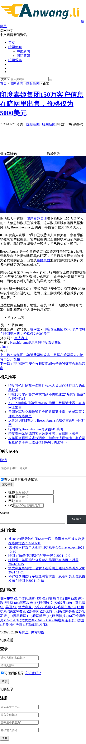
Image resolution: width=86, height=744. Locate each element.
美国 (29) (39, 611)
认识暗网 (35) (48, 607)
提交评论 (7, 484)
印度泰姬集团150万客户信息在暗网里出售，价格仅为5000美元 (41, 104)
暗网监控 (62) (49, 602)
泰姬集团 (40, 218)
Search (4, 513)
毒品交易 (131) (53, 598)
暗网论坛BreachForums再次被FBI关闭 (35, 429)
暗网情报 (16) (62, 616)
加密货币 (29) (23, 611)
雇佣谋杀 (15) (67, 620)
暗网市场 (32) (67, 607)
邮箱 (11, 496)
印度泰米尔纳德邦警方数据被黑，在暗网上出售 (43, 433)
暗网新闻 (15, 47)
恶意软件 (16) (31, 620)
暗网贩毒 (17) (42, 616)
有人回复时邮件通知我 (21, 479)
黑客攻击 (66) (29, 602)
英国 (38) (11, 607)
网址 (11, 501)
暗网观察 (15, 60)
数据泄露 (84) (10, 602)
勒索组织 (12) (38, 624)
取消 (3, 460)
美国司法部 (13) (16, 624)
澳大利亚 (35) (28, 607)
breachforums (19, 342)
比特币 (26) (54, 611)
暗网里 (35, 329)
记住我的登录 (14, 673)
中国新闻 (23, 51)
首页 (11, 42)
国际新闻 (23, 55)
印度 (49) (65, 602)
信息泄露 (34, 342)
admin (4, 346)
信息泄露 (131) (32, 598)
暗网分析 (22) (71, 611)
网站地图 (37, 632)
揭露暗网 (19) (23, 616)
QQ (10, 505)
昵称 (11, 492)
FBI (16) (15, 620)
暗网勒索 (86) (73, 598)
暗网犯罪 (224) (10, 598)
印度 (30, 218)
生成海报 (21, 338)
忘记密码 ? (33, 673)
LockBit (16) (49, 620)
